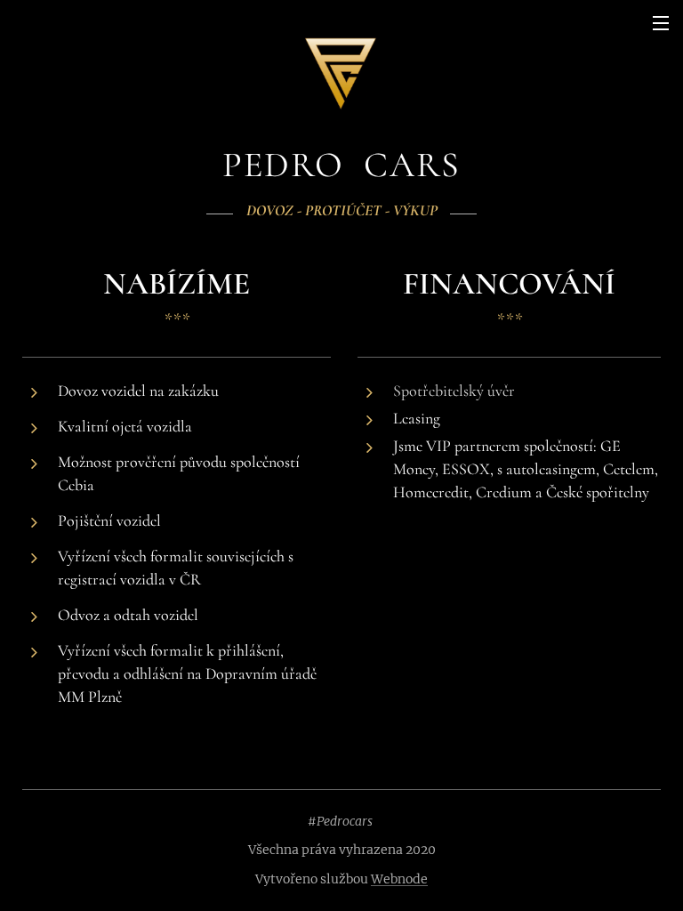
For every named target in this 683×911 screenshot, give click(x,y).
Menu (661, 22)
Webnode (399, 879)
